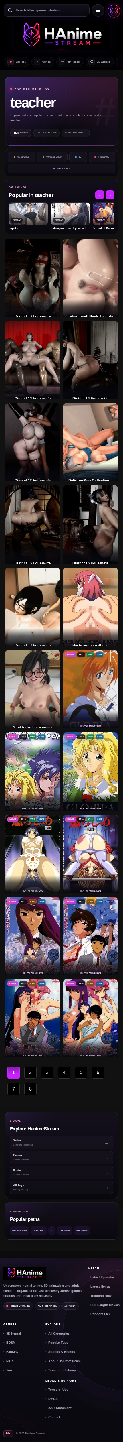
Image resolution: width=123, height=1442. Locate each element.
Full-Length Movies (105, 1305)
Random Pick (100, 1314)
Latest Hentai (100, 1286)
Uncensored (54, 157)
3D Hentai (13, 1333)
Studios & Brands (61, 1352)
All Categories (59, 1333)
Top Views (63, 168)
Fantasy (12, 1352)
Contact (54, 1417)
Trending (103, 157)
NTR (9, 1361)
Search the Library (62, 1370)
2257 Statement (60, 1408)
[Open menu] (98, 10)
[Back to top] (112, 1431)
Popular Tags (58, 1342)
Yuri (9, 1370)
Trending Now (101, 1295)
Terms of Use (58, 1389)
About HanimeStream (64, 1361)
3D (80, 157)
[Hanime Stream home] (24, 1273)
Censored (23, 157)
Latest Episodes (102, 1277)
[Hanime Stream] (113, 10)
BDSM (10, 1342)
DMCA (53, 1398)
